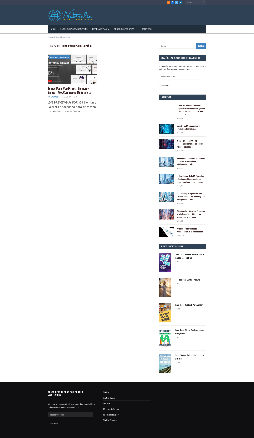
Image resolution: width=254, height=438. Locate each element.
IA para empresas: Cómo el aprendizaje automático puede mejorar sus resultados (190, 143)
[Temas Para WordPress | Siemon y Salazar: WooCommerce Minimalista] (72, 69)
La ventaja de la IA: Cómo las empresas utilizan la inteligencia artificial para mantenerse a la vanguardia (191, 110)
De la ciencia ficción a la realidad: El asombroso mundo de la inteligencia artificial (191, 161)
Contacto (147, 29)
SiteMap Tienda (109, 397)
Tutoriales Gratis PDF (111, 414)
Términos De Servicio (111, 409)
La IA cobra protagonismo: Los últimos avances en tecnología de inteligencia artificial (191, 196)
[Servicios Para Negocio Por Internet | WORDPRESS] (70, 15)
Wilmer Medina (54, 97)
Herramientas (99, 29)
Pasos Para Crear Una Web (74, 29)
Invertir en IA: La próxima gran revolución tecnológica (190, 127)
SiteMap (106, 392)
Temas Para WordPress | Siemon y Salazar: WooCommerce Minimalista (69, 90)
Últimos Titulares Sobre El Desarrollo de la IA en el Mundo (190, 230)
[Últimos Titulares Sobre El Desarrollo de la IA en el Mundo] (166, 232)
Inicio (53, 29)
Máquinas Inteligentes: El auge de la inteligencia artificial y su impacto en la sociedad (191, 214)
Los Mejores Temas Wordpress (59, 57)
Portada (50, 37)
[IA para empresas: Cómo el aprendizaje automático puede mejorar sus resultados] (166, 144)
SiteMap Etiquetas (110, 420)
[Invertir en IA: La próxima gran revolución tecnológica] (166, 129)
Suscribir (165, 85)
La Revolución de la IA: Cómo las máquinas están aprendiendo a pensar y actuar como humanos (190, 179)
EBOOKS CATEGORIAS (124, 29)
